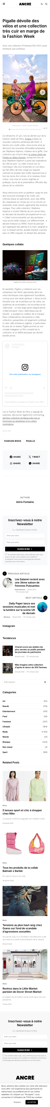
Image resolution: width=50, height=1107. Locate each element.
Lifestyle (6, 726)
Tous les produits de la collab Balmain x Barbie (20, 869)
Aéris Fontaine (25, 502)
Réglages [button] (17, 1102)
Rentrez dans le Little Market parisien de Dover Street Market (22, 990)
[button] (4, 3)
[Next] (42, 92)
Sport (5, 752)
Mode (5, 732)
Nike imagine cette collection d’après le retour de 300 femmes (31, 666)
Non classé (7, 747)
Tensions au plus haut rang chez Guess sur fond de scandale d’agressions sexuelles (22, 928)
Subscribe (23, 549)
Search (45, 682)
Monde (6, 737)
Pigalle (28, 139)
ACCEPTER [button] (32, 1102)
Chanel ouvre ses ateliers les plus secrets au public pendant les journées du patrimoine (30, 649)
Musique (7, 617)
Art (4, 701)
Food (5, 716)
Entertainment (20, 590)
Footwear (7, 721)
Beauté (6, 706)
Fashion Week (12, 441)
